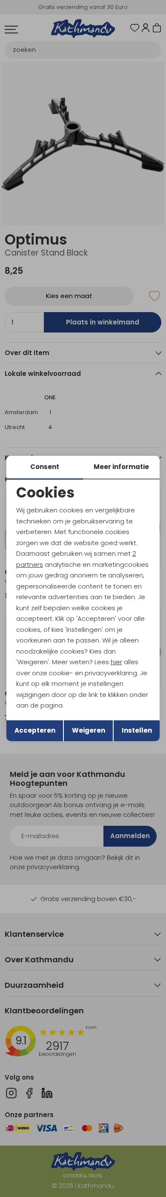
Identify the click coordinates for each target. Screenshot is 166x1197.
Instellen (137, 730)
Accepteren (34, 730)
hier (116, 661)
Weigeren (88, 730)
